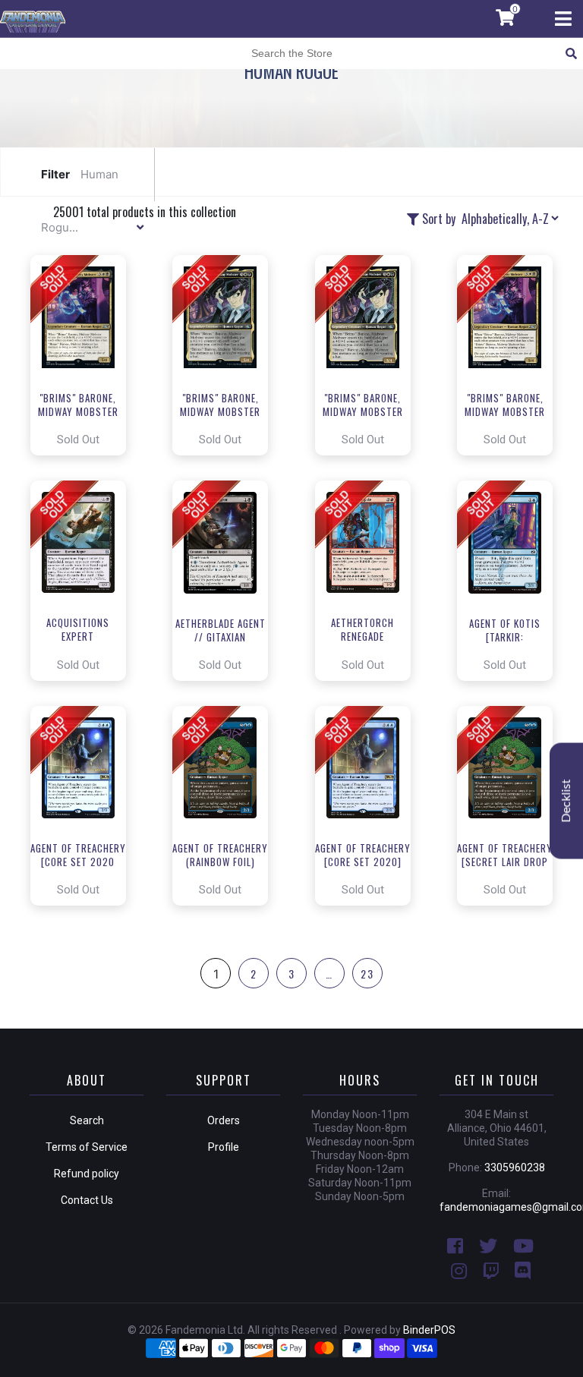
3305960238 (514, 1167)
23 (367, 974)
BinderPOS (429, 1330)
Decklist (566, 801)
